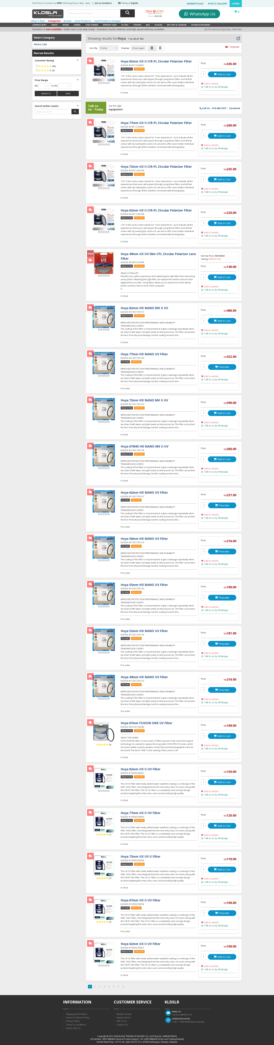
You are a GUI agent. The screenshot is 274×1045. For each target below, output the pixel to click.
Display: (125, 48)
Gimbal (77, 25)
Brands (68, 20)
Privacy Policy (73, 1020)
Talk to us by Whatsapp (215, 86)
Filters (124, 25)
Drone (65, 25)
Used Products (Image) (107, 20)
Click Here (237, 29)
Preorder (223, 367)
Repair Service (123, 1017)
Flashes (158, 25)
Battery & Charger (176, 25)
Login (235, 3)
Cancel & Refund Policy (77, 1017)
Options (45, 93)
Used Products (83, 20)
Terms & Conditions (76, 1024)
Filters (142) (40, 44)
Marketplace (195, 3)
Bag (148, 25)
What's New (38, 20)
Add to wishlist (211, 83)
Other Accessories (200, 25)
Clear (68, 93)
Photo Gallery (217, 3)
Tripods (137, 25)
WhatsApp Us (202, 14)
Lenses (54, 25)
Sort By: (93, 48)
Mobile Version (124, 1014)
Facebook (234, 108)
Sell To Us (121, 1020)
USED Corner (91, 25)
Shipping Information (76, 1014)
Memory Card (110, 25)
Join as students (103, 3)
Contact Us (122, 1024)
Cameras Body (39, 25)
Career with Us (73, 1028)
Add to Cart (224, 74)
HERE (59, 3)
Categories (54, 20)
